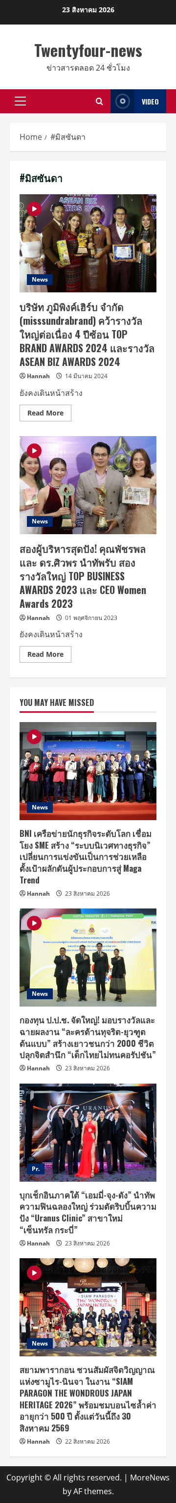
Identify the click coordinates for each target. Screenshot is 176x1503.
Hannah (38, 376)
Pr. (36, 1169)
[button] (20, 101)
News (40, 279)
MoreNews (150, 1477)
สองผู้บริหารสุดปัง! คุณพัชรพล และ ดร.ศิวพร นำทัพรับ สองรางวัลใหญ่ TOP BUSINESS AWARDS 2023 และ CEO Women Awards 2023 (88, 485)
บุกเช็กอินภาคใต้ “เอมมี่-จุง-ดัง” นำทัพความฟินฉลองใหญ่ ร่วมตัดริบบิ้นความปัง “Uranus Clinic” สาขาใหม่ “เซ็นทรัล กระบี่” (88, 1212)
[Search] (99, 101)
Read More (49, 414)
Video (150, 101)
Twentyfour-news (88, 49)
